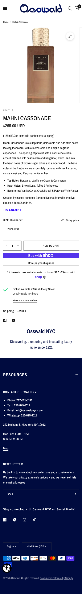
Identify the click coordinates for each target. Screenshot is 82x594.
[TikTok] (37, 519)
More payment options (41, 263)
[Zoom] (70, 36)
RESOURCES (15, 374)
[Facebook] (7, 519)
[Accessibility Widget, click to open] (7, 568)
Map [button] (5, 448)
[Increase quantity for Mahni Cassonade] (18, 246)
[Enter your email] (74, 494)
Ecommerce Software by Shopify (56, 578)
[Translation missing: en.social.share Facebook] (5, 320)
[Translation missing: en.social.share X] (14, 320)
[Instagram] (27, 519)
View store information (25, 300)
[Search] (69, 8)
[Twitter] (17, 519)
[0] (76, 8)
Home (5, 22)
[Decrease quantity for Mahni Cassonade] (6, 246)
